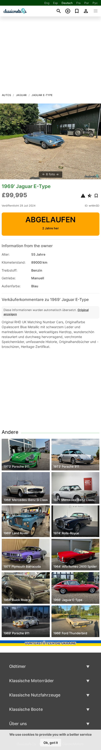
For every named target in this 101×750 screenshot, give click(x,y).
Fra (78, 3)
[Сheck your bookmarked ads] (77, 11)
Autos (6, 95)
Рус (95, 3)
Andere (10, 432)
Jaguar (21, 95)
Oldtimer (17, 666)
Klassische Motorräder (31, 680)
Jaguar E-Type (42, 95)
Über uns (18, 723)
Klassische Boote (26, 709)
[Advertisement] (50, 56)
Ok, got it (50, 743)
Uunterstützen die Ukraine (50, 643)
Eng (46, 3)
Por (86, 3)
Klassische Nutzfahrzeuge (34, 694)
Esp (55, 3)
